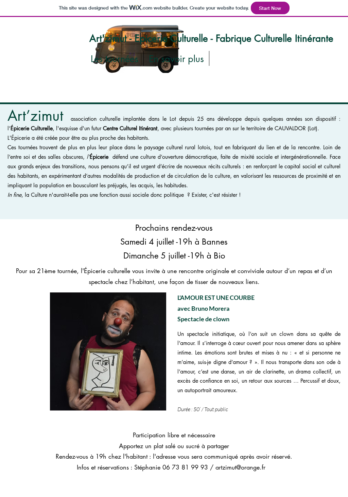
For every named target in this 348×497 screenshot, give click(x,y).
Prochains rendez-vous (174, 228)
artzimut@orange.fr (240, 467)
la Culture (36, 194)
